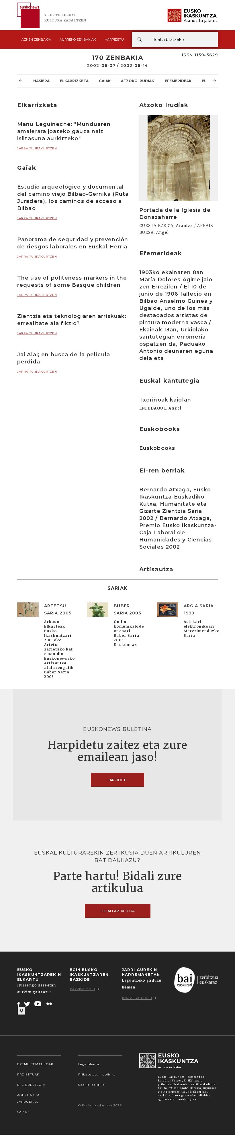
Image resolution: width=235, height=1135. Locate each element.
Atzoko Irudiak (137, 81)
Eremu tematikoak (35, 1064)
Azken (36, 39)
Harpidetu (114, 39)
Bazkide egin (82, 989)
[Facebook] (18, 1003)
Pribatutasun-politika (97, 1074)
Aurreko (78, 39)
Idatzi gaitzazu (137, 998)
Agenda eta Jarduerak (28, 1098)
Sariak (23, 1112)
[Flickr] (49, 1003)
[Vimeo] (21, 1011)
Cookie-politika (91, 1085)
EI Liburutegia (31, 1085)
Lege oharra (88, 1064)
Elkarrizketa (74, 81)
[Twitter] (27, 1003)
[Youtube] (38, 1003)
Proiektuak (28, 1074)
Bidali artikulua (118, 911)
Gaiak (105, 81)
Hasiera (41, 81)
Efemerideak (178, 81)
